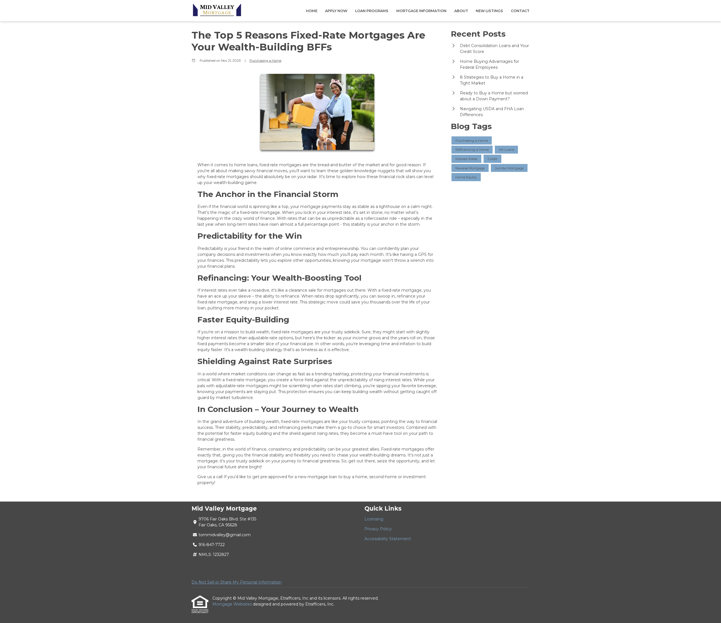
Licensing (373, 519)
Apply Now (336, 11)
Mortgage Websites (232, 604)
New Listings (489, 11)
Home (311, 11)
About (461, 11)
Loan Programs (371, 11)
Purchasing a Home (265, 61)
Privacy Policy (378, 528)
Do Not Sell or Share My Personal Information (237, 582)
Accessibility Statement (387, 538)
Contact (520, 11)
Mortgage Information (421, 11)
